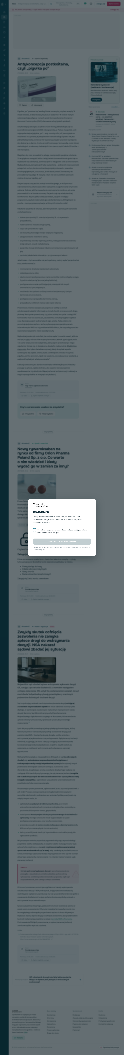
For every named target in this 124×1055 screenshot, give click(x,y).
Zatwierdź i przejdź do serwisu (62, 541)
